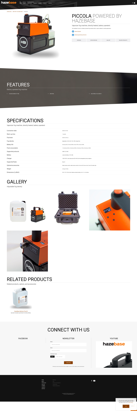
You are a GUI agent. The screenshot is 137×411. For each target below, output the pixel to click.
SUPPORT (50, 3)
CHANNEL (40, 3)
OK (126, 406)
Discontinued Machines (57, 382)
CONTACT (45, 3)
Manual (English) (78, 31)
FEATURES (79, 40)
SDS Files (24, 2)
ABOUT (24, 3)
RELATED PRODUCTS (123, 40)
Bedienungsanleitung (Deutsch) (80, 34)
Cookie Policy (55, 384)
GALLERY (35, 3)
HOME (21, 3)
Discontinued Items (30, 2)
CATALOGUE (30, 3)
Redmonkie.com (71, 394)
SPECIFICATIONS (93, 40)
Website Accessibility (56, 385)
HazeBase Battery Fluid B (21, 311)
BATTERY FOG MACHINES (18, 11)
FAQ (20, 2)
